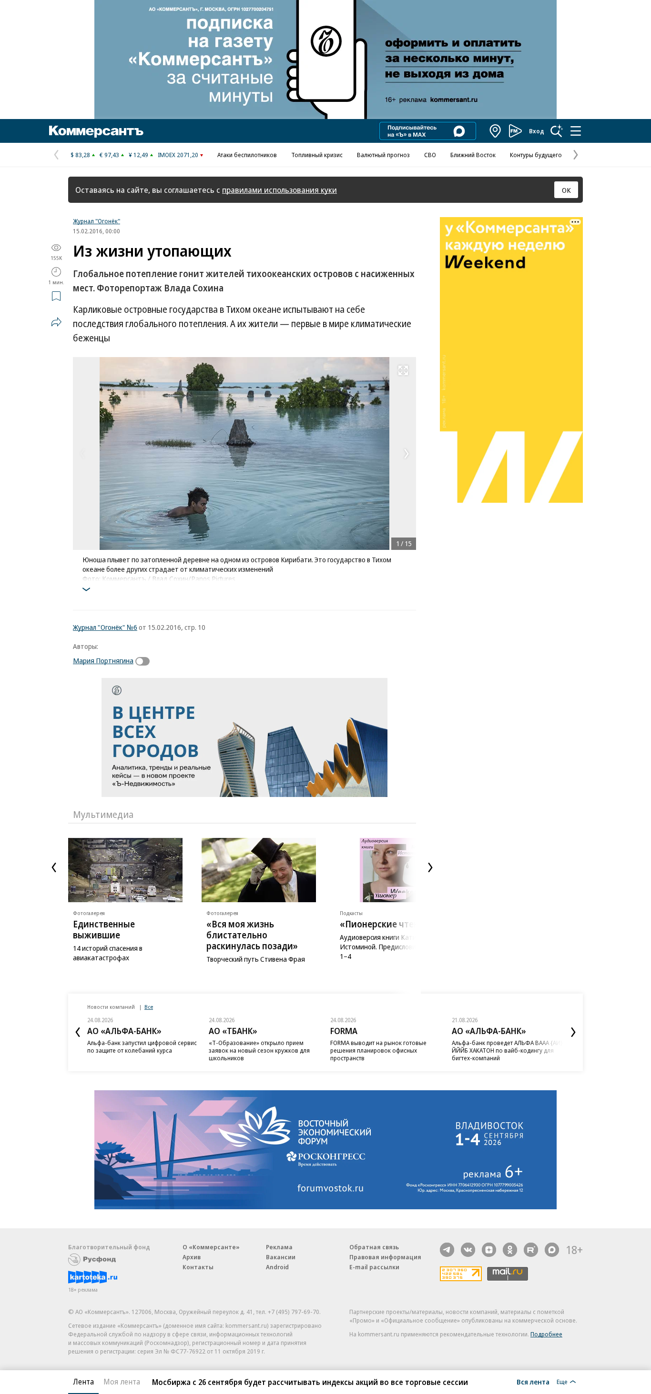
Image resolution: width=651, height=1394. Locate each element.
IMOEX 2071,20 (178, 154)
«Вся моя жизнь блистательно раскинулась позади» (252, 935)
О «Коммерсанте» (211, 1247)
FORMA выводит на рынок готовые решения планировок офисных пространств (378, 1050)
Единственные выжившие (104, 929)
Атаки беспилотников (247, 154)
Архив (192, 1257)
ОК (566, 190)
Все (148, 1006)
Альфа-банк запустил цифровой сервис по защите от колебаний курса (142, 1046)
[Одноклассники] (510, 1250)
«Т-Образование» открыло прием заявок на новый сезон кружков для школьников (259, 1050)
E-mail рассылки (374, 1267)
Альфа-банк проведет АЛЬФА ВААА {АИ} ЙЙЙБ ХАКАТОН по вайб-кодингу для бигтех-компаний (507, 1050)
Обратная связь (374, 1247)
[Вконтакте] (468, 1250)
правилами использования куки (279, 189)
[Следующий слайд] (430, 867)
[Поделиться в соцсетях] (56, 322)
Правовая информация (385, 1257)
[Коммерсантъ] (96, 131)
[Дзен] (489, 1250)
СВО (430, 154)
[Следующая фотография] (406, 453)
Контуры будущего (536, 154)
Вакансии (280, 1257)
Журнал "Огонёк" (96, 221)
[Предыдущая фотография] (82, 453)
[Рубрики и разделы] (576, 131)
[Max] (552, 1250)
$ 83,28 (80, 154)
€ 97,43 (109, 154)
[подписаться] (144, 661)
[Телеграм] (447, 1250)
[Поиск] (556, 131)
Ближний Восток (473, 154)
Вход (536, 131)
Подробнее (546, 1334)
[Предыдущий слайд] (53, 867)
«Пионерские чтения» (387, 924)
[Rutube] (531, 1250)
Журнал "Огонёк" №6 (105, 627)
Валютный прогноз (383, 154)
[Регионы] (495, 131)
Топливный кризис (317, 154)
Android (277, 1267)
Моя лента (121, 1381)
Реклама (279, 1247)
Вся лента (533, 1381)
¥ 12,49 (138, 154)
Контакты (198, 1267)
